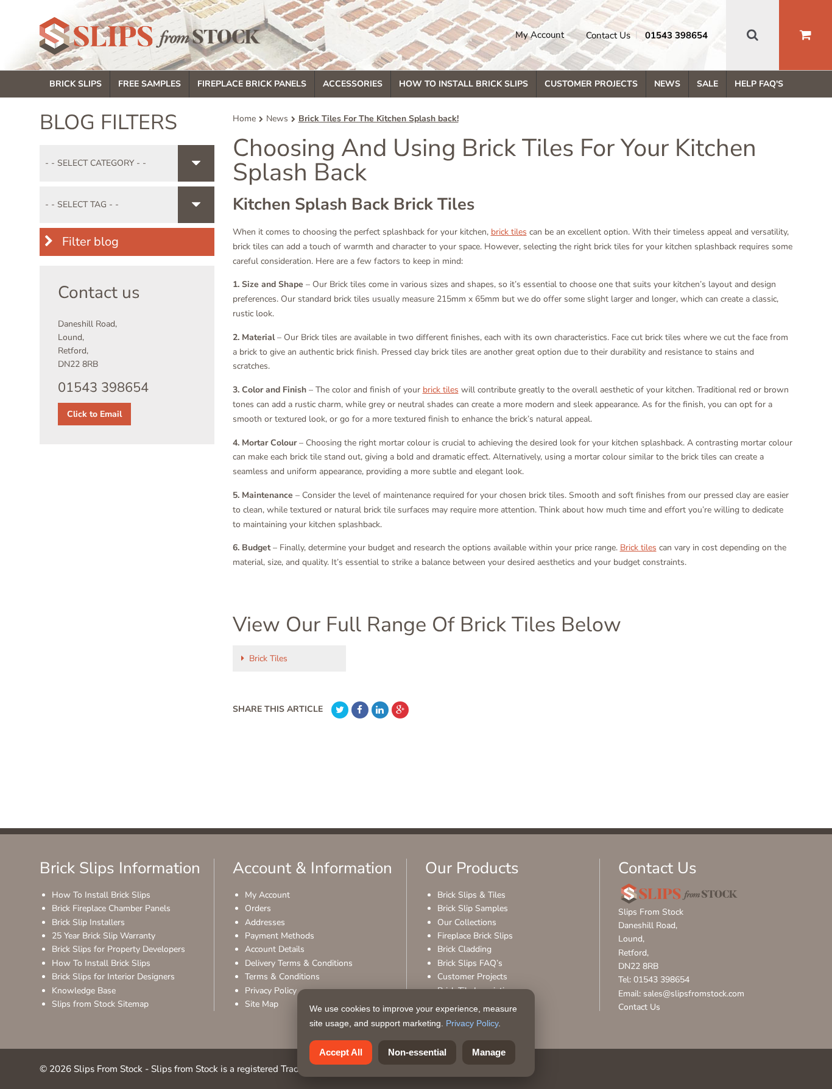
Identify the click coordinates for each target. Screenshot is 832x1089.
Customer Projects (591, 84)
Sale (707, 84)
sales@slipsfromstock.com (693, 993)
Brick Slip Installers (88, 922)
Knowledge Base (84, 990)
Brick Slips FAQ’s (469, 963)
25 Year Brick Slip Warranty (103, 936)
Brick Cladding (464, 949)
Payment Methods (279, 936)
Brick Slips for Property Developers (118, 949)
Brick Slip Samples (472, 908)
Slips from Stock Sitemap (100, 1004)
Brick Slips (75, 84)
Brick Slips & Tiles (471, 895)
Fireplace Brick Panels (251, 84)
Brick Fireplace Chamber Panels (111, 908)
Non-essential (417, 1052)
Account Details (275, 949)
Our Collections (466, 922)
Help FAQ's (759, 84)
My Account (539, 35)
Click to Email (94, 414)
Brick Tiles (268, 658)
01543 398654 (676, 35)
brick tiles (509, 232)
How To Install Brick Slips (463, 84)
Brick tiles (638, 547)
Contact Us (608, 35)
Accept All (340, 1052)
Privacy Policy (271, 990)
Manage (489, 1052)
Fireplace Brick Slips (475, 936)
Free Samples (149, 84)
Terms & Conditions (282, 976)
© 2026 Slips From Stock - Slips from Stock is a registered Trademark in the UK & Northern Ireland (243, 1069)
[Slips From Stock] (150, 38)
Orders (258, 908)
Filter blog (89, 241)
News (667, 84)
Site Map (261, 1004)
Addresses (265, 922)
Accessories (353, 84)
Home (244, 118)
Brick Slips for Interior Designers (113, 976)
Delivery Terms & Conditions (299, 963)
